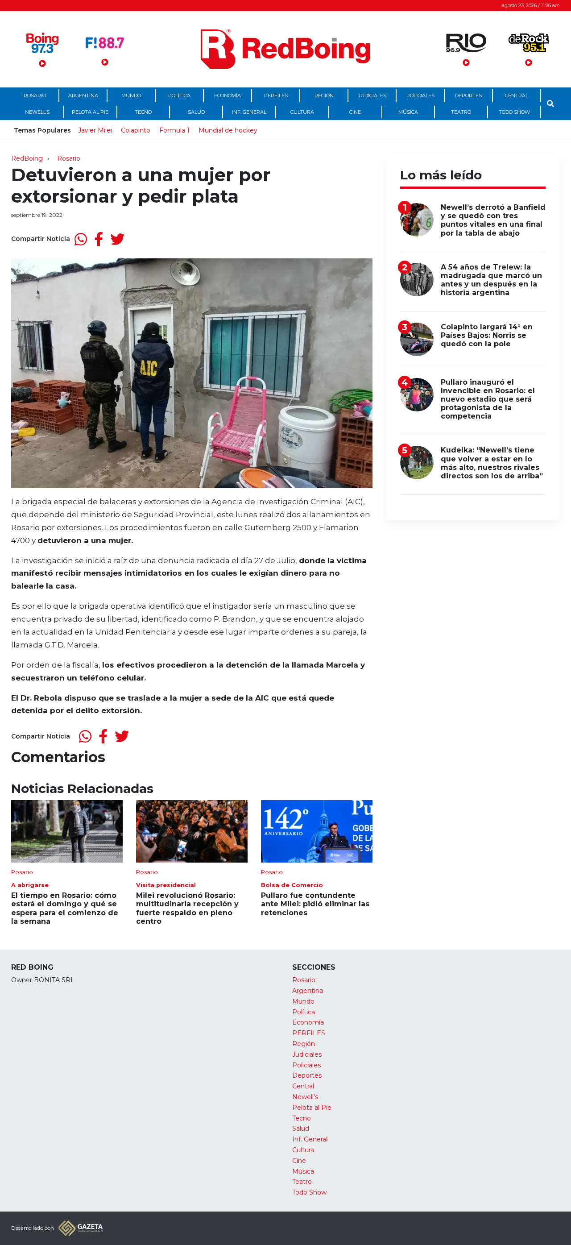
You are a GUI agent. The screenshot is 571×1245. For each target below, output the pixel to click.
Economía (227, 95)
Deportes (468, 95)
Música (408, 112)
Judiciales (372, 95)
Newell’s (37, 112)
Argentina (83, 95)
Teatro (461, 112)
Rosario (35, 95)
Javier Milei (95, 130)
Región (324, 95)
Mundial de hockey (228, 130)
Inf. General (249, 112)
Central (516, 95)
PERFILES (276, 95)
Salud (196, 112)
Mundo (131, 95)
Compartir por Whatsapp (80, 239)
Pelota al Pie (90, 112)
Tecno (143, 112)
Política (179, 95)
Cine (355, 112)
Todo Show (514, 112)
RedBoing (27, 158)
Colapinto (135, 130)
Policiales (420, 95)
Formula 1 (174, 130)
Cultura (302, 112)
